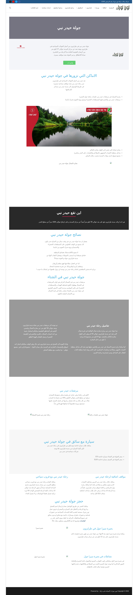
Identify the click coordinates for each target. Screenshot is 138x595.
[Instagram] (10, 2)
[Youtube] (13, 2)
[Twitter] (16, 2)
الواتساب (82, 521)
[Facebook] (19, 2)
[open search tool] (10, 8)
